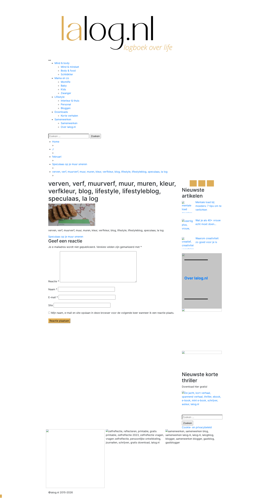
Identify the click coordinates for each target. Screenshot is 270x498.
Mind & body (62, 63)
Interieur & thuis (70, 100)
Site (50, 305)
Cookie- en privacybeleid (197, 427)
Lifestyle (60, 96)
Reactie (53, 281)
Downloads (61, 111)
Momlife (65, 81)
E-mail (53, 297)
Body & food (68, 70)
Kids (63, 89)
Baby (64, 85)
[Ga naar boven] (1, 496)
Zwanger (66, 93)
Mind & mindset (70, 66)
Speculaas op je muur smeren (65, 236)
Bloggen (65, 108)
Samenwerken (63, 119)
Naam (52, 289)
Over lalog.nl (68, 126)
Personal (66, 104)
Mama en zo (62, 78)
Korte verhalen (69, 115)
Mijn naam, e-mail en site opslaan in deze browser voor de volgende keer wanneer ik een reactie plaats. (112, 312)
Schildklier (67, 74)
